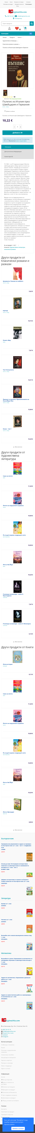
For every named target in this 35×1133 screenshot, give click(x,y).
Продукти (12, 37)
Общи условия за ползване (10, 1100)
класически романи (10, 249)
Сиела (4, 507)
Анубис (3, 905)
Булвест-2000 (5, 869)
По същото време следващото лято (14, 535)
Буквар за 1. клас (6, 903)
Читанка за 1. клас (6, 919)
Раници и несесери (7, 1063)
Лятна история (7, 664)
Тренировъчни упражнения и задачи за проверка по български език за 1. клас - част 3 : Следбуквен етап (16, 845)
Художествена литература (10, 41)
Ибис (4, 477)
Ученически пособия (7, 1055)
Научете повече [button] (9, 1124)
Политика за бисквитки (9, 1092)
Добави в (17, 133)
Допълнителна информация (12, 151)
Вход (17, 6)
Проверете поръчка (19, 4)
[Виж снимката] (17, 70)
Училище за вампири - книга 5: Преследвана (13, 595)
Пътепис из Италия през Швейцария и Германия (15, 47)
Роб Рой (5, 311)
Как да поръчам (7, 1079)
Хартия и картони (6, 1060)
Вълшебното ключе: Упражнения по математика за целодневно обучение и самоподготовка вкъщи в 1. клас (16, 960)
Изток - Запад (5, 106)
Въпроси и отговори (18, 2)
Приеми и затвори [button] (18, 1128)
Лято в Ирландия (8, 812)
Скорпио (4, 883)
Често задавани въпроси (9, 1095)
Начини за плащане (9, 1087)
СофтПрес (5, 597)
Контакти (28, 2)
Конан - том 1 (7, 429)
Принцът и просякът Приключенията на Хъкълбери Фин (16, 400)
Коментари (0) (8, 156)
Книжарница (18, 18)
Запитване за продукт (8, 4)
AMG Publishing (6, 536)
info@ (23, 16)
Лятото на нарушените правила (13, 505)
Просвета (4, 939)
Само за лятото (8, 476)
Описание (8, 147)
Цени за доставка (21, 141)
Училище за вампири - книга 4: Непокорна (17, 624)
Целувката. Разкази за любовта (13, 281)
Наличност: (7, 98)
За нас (11, 2)
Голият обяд (7, 340)
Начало (6, 2)
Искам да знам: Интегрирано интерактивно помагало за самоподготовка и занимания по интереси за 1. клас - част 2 (15, 865)
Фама (4, 342)
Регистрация (28, 4)
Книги (19, 37)
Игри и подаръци (6, 1066)
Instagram (5, 1036)
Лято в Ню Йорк (8, 564)
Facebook (5, 1035)
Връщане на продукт (8, 1089)
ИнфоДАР (5, 666)
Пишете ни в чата (8, 1033)
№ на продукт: (8, 245)
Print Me (5, 813)
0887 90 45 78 (11, 16)
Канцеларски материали (8, 1057)
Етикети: (6, 247)
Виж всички (18, 447)
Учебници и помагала (7, 1045)
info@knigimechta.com (9, 1031)
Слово (3, 849)
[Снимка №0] (5, 93)
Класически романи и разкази (11, 44)
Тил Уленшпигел (8, 370)
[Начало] (17, 11)
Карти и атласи (5, 1068)
